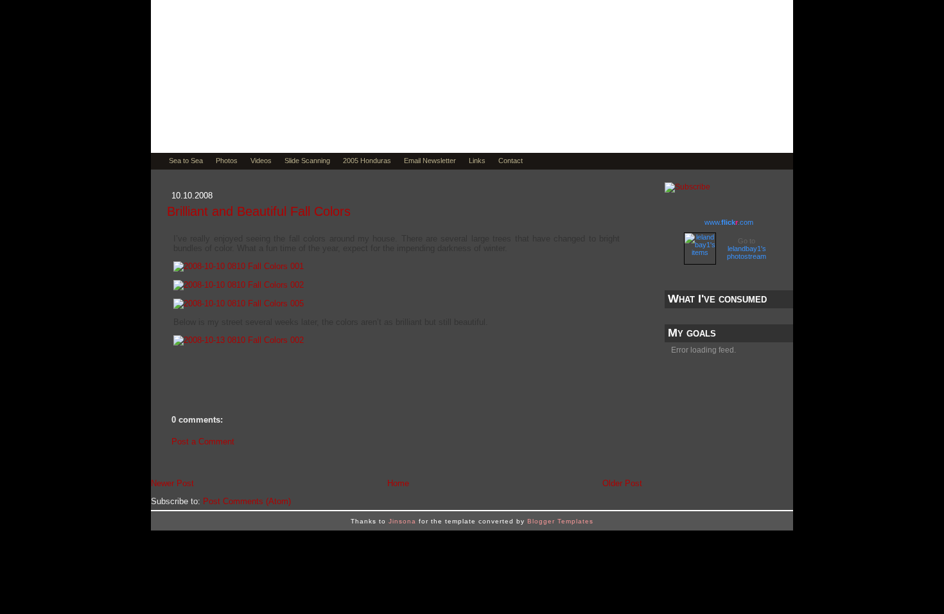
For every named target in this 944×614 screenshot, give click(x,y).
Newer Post (172, 483)
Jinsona (402, 521)
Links (477, 160)
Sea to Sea (186, 160)
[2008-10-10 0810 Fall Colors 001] (238, 266)
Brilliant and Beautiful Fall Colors (259, 211)
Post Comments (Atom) (247, 501)
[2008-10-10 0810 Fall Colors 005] (238, 303)
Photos (227, 160)
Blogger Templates (560, 521)
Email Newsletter (430, 160)
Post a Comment (202, 441)
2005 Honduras (367, 160)
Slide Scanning (307, 160)
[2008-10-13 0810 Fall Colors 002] (238, 340)
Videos (261, 160)
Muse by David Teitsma (308, 110)
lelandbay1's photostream (746, 252)
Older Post (622, 483)
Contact (510, 160)
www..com (728, 222)
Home (398, 483)
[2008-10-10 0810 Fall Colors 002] (238, 285)
